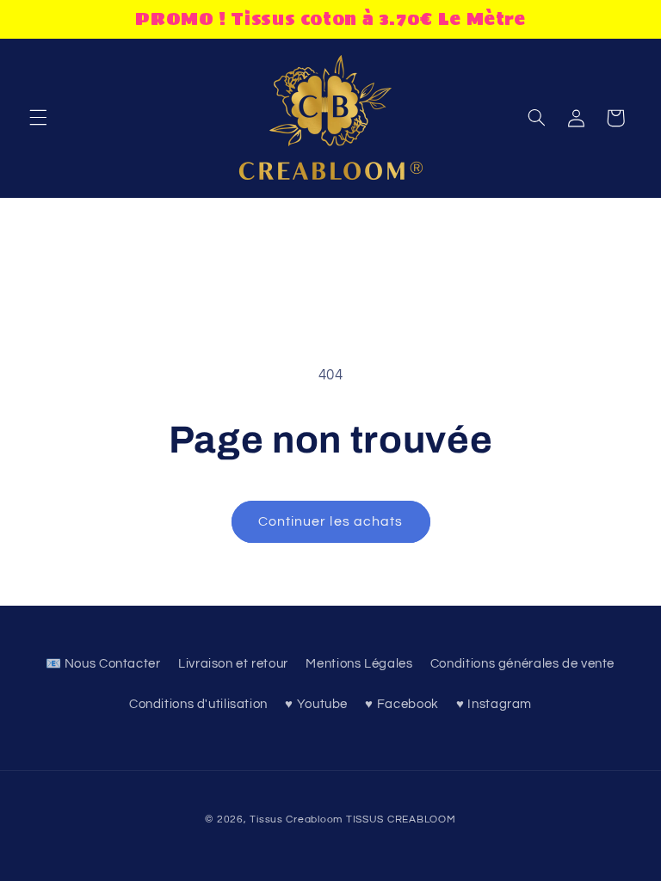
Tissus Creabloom (298, 819)
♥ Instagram (494, 704)
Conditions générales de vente (522, 663)
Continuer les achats (330, 521)
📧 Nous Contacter (103, 663)
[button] (38, 118)
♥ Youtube (316, 704)
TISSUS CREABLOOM (401, 819)
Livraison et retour (233, 663)
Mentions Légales (359, 663)
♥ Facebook (401, 704)
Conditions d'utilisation (198, 704)
